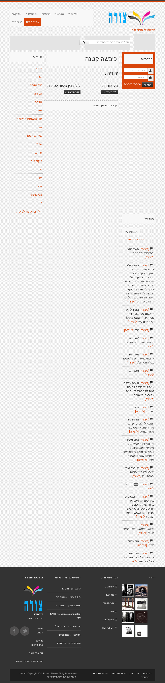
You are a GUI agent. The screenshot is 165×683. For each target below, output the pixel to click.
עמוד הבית (32, 21)
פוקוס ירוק (75, 597)
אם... (39, 186)
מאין (39, 110)
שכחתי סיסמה (132, 84)
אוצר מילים (74, 605)
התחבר (147, 84)
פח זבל (38, 152)
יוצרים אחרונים (100, 673)
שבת (39, 144)
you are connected (70, 613)
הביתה (38, 93)
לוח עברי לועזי (36, 652)
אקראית (59, 13)
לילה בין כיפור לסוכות (29, 211)
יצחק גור (66, 588)
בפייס (30, 618)
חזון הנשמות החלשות (29, 118)
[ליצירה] (144, 249)
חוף (40, 169)
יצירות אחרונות (119, 673)
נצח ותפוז (36, 85)
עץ (40, 76)
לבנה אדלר (59, 626)
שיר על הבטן (34, 135)
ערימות (37, 68)
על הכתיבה (75, 626)
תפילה (77, 634)
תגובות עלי (131, 232)
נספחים (32, 13)
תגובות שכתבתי (134, 239)
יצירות (18, 21)
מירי (112, 611)
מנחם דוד (61, 597)
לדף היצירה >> (72, 92)
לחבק (77, 588)
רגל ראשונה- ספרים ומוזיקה (29, 661)
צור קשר (16, 13)
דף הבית (147, 673)
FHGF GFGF (107, 627)
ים (40, 177)
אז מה (38, 127)
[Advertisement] (45, 43)
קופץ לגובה (108, 619)
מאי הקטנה (108, 603)
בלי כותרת (36, 194)
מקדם (38, 102)
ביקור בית (36, 161)
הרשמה (46, 13)
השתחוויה (75, 643)
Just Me (110, 594)
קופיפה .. (109, 586)
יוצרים (74, 13)
